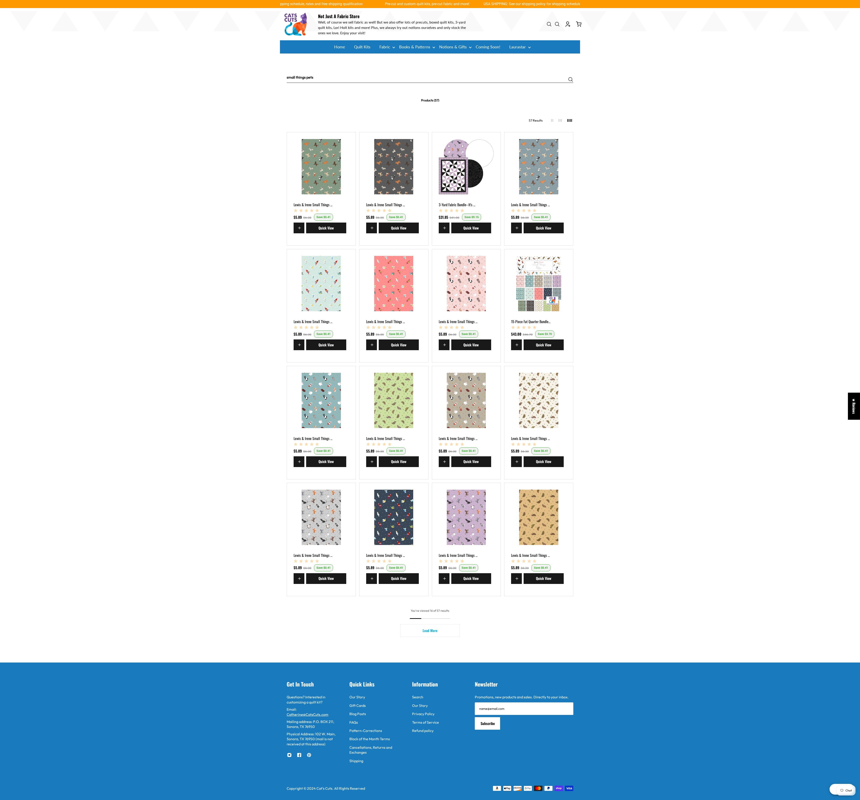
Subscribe (488, 723)
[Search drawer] (549, 24)
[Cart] (578, 24)
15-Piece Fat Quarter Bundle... (530, 321)
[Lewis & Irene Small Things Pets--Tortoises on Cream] (538, 400)
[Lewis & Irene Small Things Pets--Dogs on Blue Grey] (538, 166)
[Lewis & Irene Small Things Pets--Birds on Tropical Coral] (393, 283)
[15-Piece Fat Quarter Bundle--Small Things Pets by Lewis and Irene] (538, 283)
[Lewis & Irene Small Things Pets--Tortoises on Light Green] (393, 400)
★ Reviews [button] (854, 406)
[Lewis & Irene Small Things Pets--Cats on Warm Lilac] (466, 517)
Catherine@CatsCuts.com (307, 714)
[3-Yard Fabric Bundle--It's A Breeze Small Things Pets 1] (466, 166)
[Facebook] (299, 755)
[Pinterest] (309, 755)
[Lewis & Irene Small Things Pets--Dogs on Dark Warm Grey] (393, 166)
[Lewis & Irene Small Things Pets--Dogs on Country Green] (321, 166)
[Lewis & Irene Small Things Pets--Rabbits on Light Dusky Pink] (466, 283)
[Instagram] (289, 755)
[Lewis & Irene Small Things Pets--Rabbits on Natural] (466, 400)
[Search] (570, 79)
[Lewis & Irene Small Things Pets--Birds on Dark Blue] (393, 517)
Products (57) (430, 100)
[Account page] (568, 24)
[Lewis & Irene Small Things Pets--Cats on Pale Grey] (321, 517)
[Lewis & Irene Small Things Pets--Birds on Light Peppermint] (321, 283)
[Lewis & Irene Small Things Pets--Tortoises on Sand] (538, 517)
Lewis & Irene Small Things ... (313, 204)
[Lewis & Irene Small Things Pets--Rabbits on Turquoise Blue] (321, 400)
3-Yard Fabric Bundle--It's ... (457, 204)
